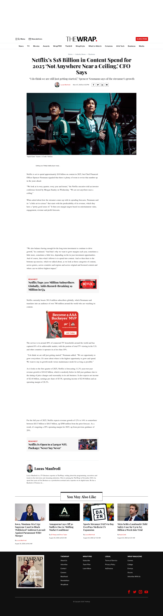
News (21, 46)
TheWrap (65, 556)
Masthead (64, 576)
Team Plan (86, 564)
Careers (63, 572)
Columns (109, 46)
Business (131, 46)
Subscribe (142, 39)
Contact (63, 568)
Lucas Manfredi (65, 85)
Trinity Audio (47, 166)
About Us (64, 560)
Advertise (64, 564)
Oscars (130, 572)
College (130, 564)
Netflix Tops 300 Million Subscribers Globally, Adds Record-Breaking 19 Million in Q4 (51, 286)
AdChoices (109, 568)
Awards (46, 46)
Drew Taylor (63, 534)
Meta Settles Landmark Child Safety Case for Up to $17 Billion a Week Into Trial (132, 527)
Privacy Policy (110, 564)
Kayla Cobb (122, 534)
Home (70, 54)
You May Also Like (81, 496)
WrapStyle (80, 46)
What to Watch (95, 46)
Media (141, 46)
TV (28, 46)
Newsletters (37, 39)
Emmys (130, 568)
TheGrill (68, 46)
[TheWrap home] (81, 39)
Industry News (80, 54)
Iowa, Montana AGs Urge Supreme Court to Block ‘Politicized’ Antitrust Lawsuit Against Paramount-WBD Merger (30, 530)
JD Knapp (54, 534)
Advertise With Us (134, 576)
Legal (108, 556)
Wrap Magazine (135, 556)
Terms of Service (111, 560)
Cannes (130, 560)
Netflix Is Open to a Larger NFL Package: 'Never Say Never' (47, 446)
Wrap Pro (87, 556)
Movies (36, 46)
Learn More (87, 568)
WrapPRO (57, 46)
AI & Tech (120, 46)
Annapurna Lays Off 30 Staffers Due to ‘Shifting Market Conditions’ (61, 527)
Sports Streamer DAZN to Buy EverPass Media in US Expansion (98, 527)
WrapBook (64, 584)
